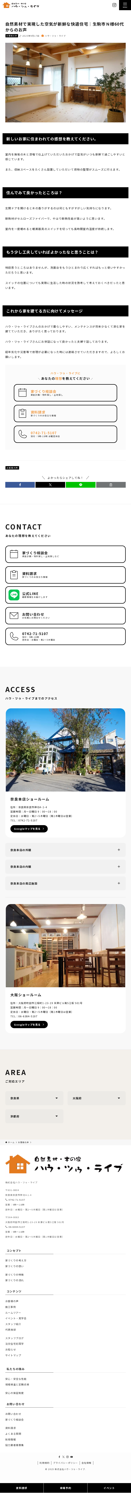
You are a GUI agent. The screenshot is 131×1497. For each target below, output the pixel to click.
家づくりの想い (14, 1266)
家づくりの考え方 (16, 1260)
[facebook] (59, 1456)
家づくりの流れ (14, 1280)
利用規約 (44, 1462)
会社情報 (86, 1462)
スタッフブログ (14, 1338)
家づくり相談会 (14, 1419)
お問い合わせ (13, 1414)
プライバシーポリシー (65, 1462)
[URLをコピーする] (111, 485)
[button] (20, 485)
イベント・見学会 (16, 1318)
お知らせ (10, 1349)
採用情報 (10, 1439)
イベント (109, 1488)
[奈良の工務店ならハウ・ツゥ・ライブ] (21, 5)
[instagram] (67, 1456)
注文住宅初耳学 (14, 1343)
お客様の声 (11, 35)
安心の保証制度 (14, 1393)
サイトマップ (13, 1355)
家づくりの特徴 (14, 1274)
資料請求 (10, 1428)
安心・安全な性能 (16, 1379)
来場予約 (65, 1488)
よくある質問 (13, 1433)
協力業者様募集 (14, 1445)
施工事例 (10, 1307)
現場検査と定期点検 (17, 1384)
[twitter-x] (63, 1456)
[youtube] (71, 1456)
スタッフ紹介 (13, 1324)
